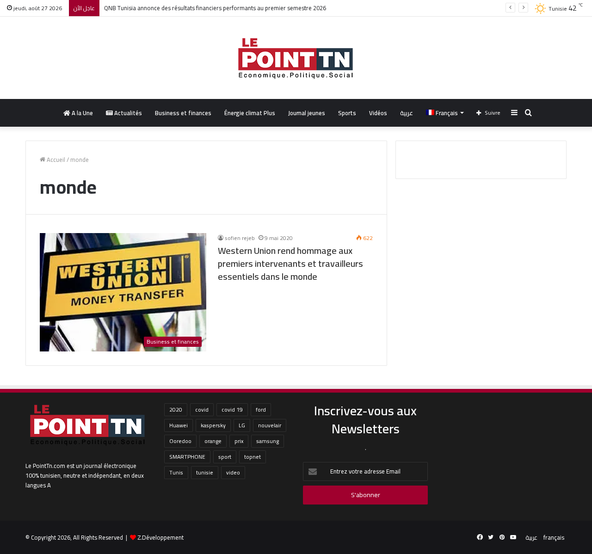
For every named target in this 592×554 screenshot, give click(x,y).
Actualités (127, 112)
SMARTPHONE (187, 456)
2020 (175, 409)
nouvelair (269, 425)
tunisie (204, 472)
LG (242, 425)
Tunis (176, 472)
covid (202, 409)
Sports (347, 112)
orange (213, 441)
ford (261, 409)
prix (238, 441)
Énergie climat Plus (249, 112)
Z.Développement (160, 537)
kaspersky (213, 425)
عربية (406, 112)
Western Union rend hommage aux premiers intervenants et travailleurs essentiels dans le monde (290, 263)
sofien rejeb (240, 238)
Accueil (55, 159)
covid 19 (232, 409)
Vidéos (378, 112)
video (233, 472)
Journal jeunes (306, 112)
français (553, 537)
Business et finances (183, 112)
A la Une (81, 112)
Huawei (178, 425)
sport (224, 456)
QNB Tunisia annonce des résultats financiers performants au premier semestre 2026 (215, 7)
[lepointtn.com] (296, 57)
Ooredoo (180, 441)
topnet (252, 456)
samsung (267, 441)
